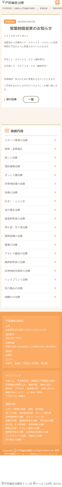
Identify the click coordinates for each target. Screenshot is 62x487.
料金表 (9, 388)
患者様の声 (32, 388)
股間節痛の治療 (14, 235)
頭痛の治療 (11, 192)
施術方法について (14, 392)
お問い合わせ (47, 388)
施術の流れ (45, 384)
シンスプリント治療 (16, 279)
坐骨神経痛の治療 (15, 183)
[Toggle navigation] (57, 2)
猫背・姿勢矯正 (14, 148)
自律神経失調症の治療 (17, 270)
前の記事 (11, 99)
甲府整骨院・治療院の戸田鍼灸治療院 (36, 380)
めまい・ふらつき (15, 201)
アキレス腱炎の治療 (16, 253)
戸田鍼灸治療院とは (16, 384)
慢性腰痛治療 (12, 166)
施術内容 (32, 384)
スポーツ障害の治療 (16, 140)
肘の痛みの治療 (14, 288)
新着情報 (10, 21)
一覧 (31, 99)
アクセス (19, 388)
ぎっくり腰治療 (14, 175)
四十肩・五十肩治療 (16, 227)
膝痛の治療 (11, 244)
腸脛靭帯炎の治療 (15, 262)
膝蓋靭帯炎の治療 (15, 218)
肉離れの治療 (12, 296)
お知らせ (10, 380)
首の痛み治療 (12, 209)
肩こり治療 (11, 157)
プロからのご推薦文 (16, 396)
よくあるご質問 (34, 392)
